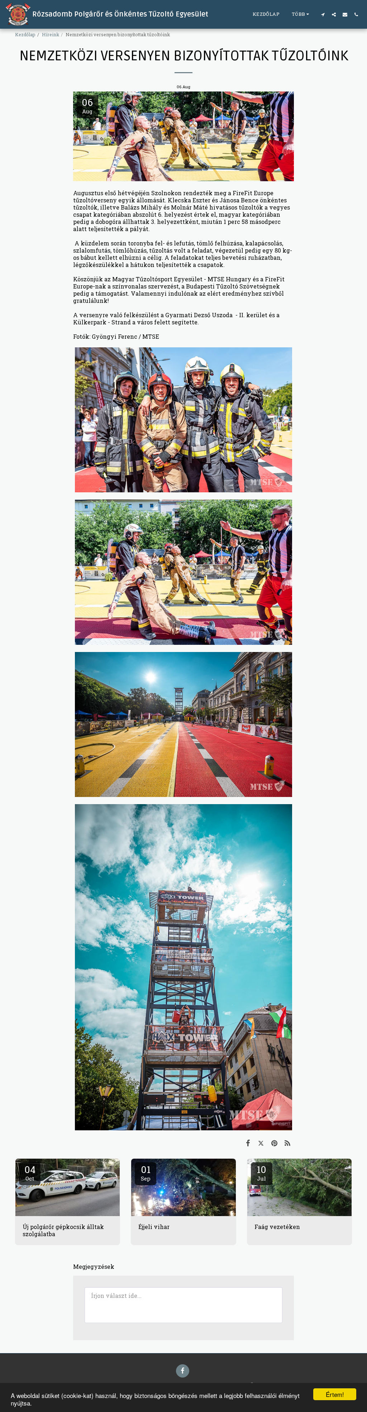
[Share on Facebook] (247, 1143)
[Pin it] (274, 1143)
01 (146, 1172)
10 (261, 1172)
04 (29, 1172)
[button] (323, 14)
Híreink (50, 34)
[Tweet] (261, 1143)
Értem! (335, 1394)
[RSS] (287, 1143)
